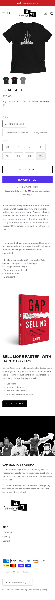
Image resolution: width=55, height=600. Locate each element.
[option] (27, 47)
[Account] (45, 13)
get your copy (14, 404)
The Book (7, 532)
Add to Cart (27, 169)
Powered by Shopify (40, 590)
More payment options (27, 187)
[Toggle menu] (3, 13)
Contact (6, 541)
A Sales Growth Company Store (20, 590)
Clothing (6, 536)
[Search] (10, 13)
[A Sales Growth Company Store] (27, 13)
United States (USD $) (15, 582)
